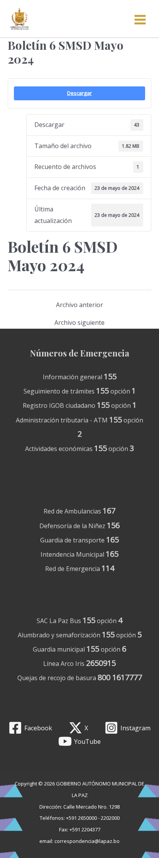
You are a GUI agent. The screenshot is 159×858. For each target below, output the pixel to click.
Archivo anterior (79, 305)
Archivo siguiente (79, 322)
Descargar (79, 93)
